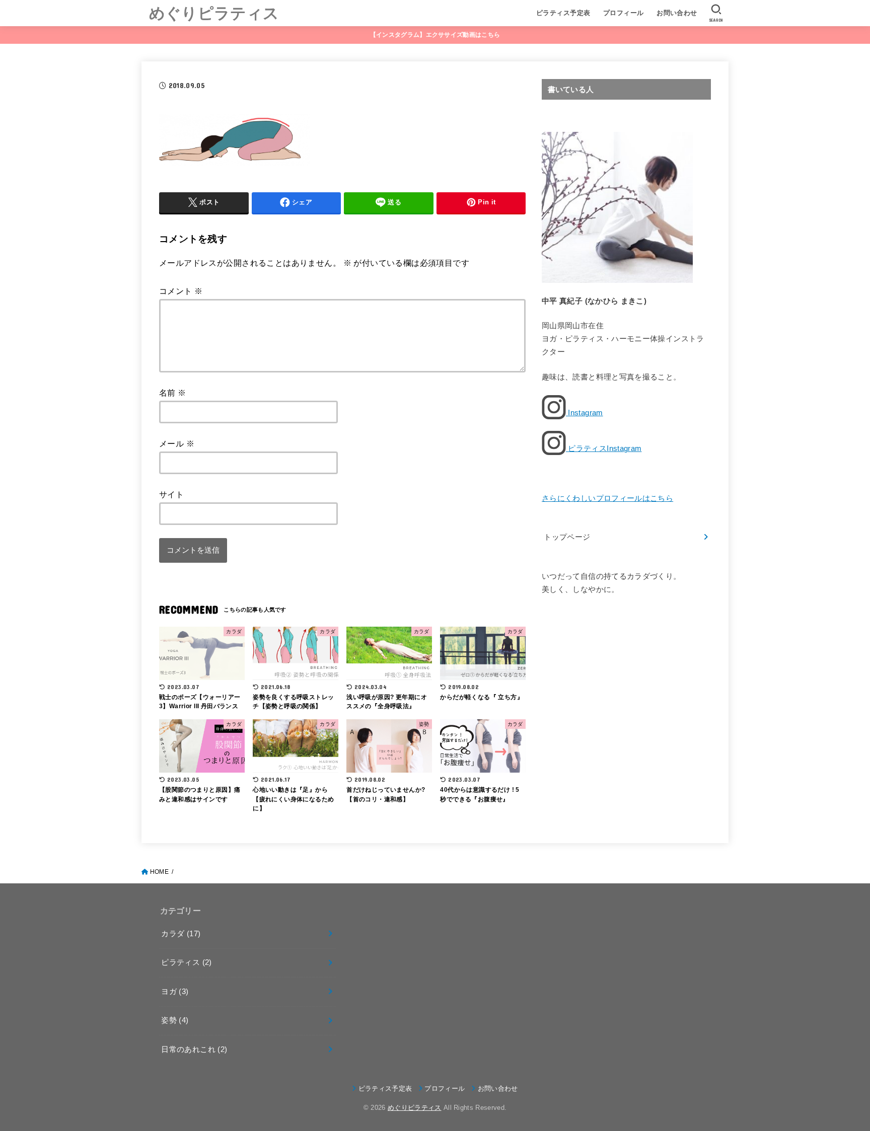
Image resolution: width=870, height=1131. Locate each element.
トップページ (567, 537)
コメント (180, 290)
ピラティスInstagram (603, 448)
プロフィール (623, 13)
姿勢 (174, 1020)
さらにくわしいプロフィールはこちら (607, 498)
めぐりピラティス (214, 12)
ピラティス (186, 962)
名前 (172, 392)
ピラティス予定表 (563, 13)
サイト (171, 494)
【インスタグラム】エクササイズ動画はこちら (435, 34)
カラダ (180, 934)
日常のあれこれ (194, 1049)
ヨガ (174, 992)
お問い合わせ (677, 13)
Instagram (584, 413)
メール (176, 443)
